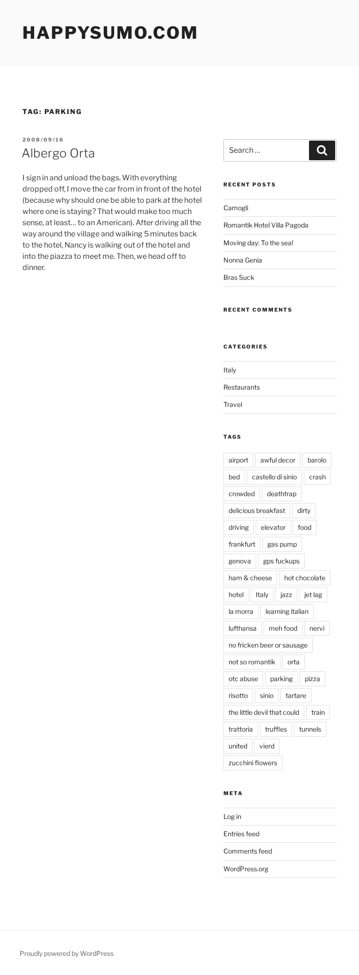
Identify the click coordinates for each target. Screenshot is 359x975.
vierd (266, 746)
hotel (236, 594)
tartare (296, 695)
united (238, 746)
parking (281, 679)
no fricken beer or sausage (268, 645)
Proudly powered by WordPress (67, 953)
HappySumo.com (110, 32)
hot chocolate (304, 578)
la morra (241, 611)
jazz (286, 594)
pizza (312, 679)
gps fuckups (281, 561)
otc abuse (243, 679)
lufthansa (243, 628)
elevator (273, 527)
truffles (276, 729)
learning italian (287, 611)
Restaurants (241, 387)
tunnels (310, 729)
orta (293, 662)
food (304, 527)
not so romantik (252, 662)
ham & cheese (250, 578)
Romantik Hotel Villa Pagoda (266, 225)
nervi (316, 628)
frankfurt (242, 544)
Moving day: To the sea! (258, 243)
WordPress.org (245, 869)
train (318, 712)
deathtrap (281, 494)
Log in (232, 816)
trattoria (241, 729)
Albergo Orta (58, 153)
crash (317, 477)
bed (234, 477)
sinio (266, 695)
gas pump (282, 544)
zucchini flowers (253, 763)
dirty (303, 510)
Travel (232, 404)
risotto (238, 695)
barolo (317, 460)
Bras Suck (238, 277)
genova (240, 561)
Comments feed (247, 851)
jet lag (313, 594)
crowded (242, 494)
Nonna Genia (242, 260)
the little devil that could (264, 712)
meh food (283, 628)
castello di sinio (274, 477)
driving (239, 527)
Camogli (235, 208)
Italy (229, 370)
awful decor (277, 460)
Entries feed (241, 834)
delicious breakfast (257, 510)
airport (238, 460)
